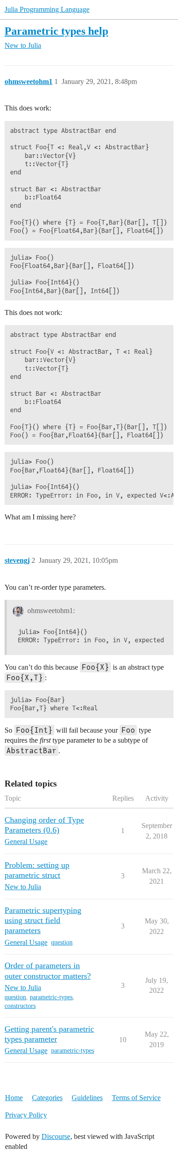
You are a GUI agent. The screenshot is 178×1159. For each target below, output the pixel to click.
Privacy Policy (26, 1115)
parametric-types (51, 997)
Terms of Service (136, 1097)
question (62, 942)
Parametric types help (56, 31)
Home (14, 1097)
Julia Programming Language (47, 9)
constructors (20, 1005)
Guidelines (87, 1097)
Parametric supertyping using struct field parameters (43, 920)
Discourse (56, 1136)
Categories (47, 1097)
